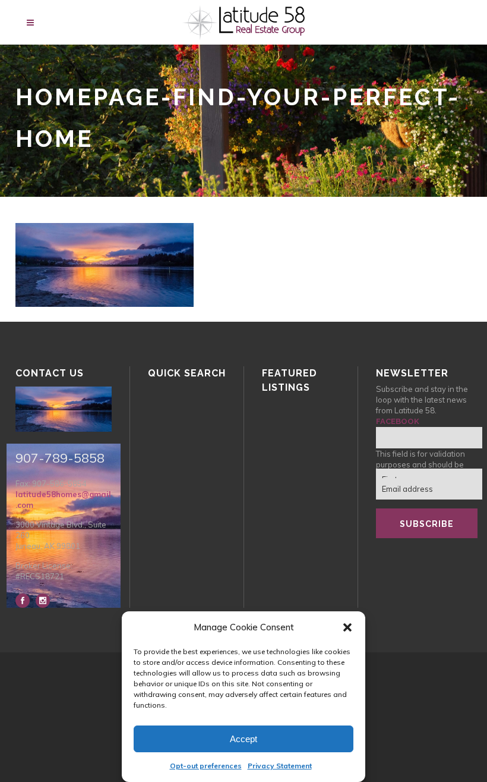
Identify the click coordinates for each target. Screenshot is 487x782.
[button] (347, 627)
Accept (243, 739)
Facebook (397, 421)
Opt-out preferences (206, 765)
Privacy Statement (280, 765)
